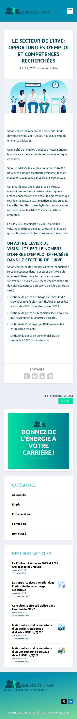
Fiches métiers (22, 514)
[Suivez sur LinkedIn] (70, 701)
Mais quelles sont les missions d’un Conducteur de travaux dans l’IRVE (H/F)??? (32, 652)
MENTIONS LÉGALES (58, 713)
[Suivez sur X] (64, 701)
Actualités (19, 494)
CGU (44, 713)
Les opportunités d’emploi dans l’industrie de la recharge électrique (33, 586)
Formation (19, 523)
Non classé (44, 68)
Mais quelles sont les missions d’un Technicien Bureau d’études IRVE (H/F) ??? (32, 629)
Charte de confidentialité (23, 713)
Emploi (16, 504)
